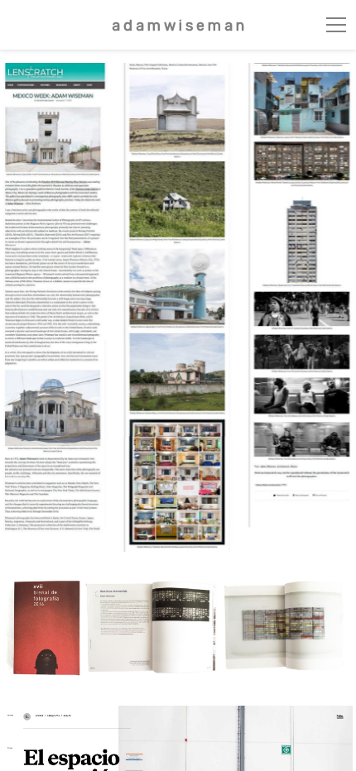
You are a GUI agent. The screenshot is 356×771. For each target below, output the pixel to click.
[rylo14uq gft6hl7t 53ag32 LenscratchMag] (177, 307)
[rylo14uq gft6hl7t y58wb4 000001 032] (177, 628)
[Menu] (336, 24)
